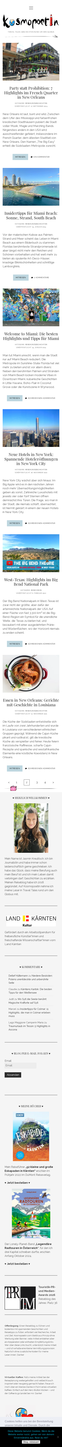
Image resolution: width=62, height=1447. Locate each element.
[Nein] (58, 1437)
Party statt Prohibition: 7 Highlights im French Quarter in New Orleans (31, 92)
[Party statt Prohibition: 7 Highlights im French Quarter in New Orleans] (31, 62)
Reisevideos (36, 590)
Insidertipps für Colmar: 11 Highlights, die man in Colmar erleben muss (29, 1012)
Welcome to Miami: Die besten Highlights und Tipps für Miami (31, 336)
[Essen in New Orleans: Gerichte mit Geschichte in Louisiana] (31, 674)
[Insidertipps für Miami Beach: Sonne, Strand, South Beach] (31, 187)
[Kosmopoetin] (31, 26)
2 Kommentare (41, 277)
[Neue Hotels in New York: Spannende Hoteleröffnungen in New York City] (31, 428)
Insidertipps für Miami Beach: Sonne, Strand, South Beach (31, 215)
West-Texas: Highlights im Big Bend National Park (31, 582)
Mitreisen (21, 158)
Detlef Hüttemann (18, 975)
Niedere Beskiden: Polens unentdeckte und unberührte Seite (31, 979)
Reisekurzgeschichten (36, 103)
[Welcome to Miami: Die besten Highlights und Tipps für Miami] (31, 307)
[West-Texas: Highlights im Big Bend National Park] (31, 553)
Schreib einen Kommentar (41, 398)
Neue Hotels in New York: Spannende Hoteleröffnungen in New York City (31, 459)
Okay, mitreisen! (31, 1442)
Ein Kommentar (41, 157)
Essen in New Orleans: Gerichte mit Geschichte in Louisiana (31, 702)
